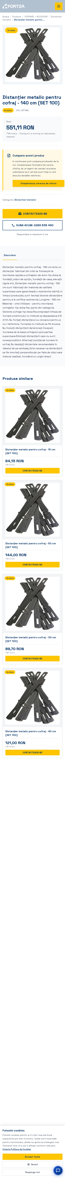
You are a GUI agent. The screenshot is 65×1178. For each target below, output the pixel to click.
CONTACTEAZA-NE (35, 213)
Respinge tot (32, 1172)
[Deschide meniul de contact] (58, 1170)
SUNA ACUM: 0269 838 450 (34, 225)
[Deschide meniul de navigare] (58, 6)
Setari (34, 1164)
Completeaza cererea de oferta (38, 183)
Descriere (10, 255)
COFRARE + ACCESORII (35, 16)
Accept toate (32, 1156)
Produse (16, 16)
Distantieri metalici (25, 199)
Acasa (6, 16)
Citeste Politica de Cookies (17, 1149)
